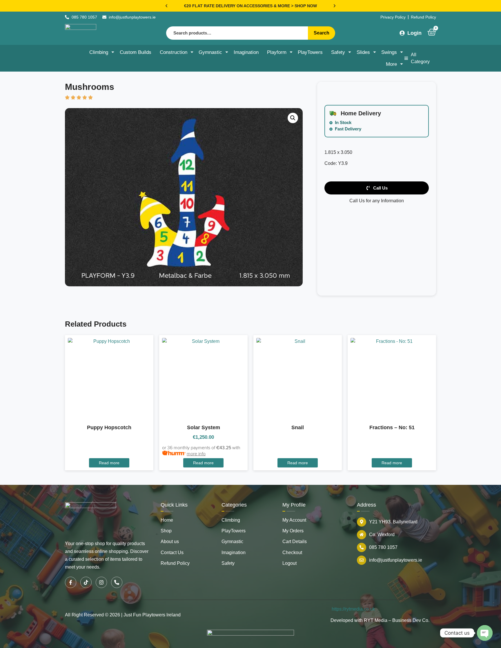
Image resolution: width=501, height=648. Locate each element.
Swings (389, 52)
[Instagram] (101, 582)
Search (321, 32)
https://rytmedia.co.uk (353, 609)
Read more (109, 462)
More (391, 64)
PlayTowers (310, 52)
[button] (166, 6)
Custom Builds (135, 52)
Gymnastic (210, 52)
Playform (276, 52)
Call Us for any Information (376, 200)
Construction (173, 52)
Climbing (98, 52)
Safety (338, 52)
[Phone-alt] (116, 582)
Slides (363, 52)
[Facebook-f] (70, 582)
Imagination (246, 52)
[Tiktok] (86, 582)
